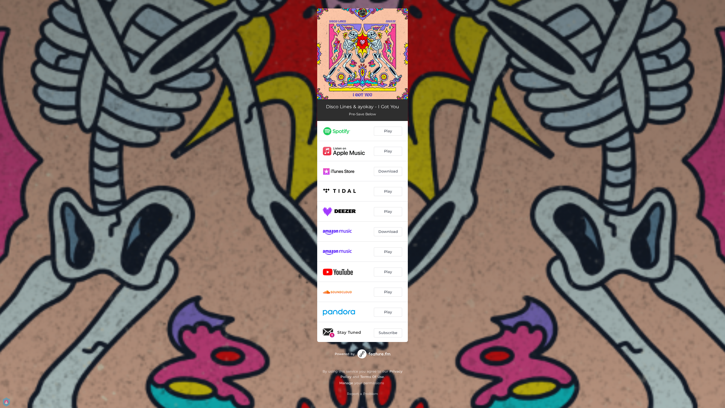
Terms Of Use (372, 377)
